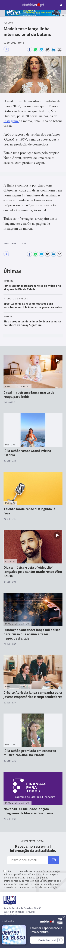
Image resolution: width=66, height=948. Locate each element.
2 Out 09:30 (9, 402)
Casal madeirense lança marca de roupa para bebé (29, 394)
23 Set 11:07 (10, 644)
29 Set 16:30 (10, 761)
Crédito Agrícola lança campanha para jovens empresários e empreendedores (33, 694)
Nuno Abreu (11, 243)
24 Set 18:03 (10, 581)
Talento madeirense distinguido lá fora (29, 511)
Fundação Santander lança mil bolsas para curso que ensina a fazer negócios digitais (32, 634)
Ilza (24, 243)
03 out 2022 (14, 42)
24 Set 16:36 (10, 519)
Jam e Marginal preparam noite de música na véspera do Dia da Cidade (32, 287)
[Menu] (5, 5)
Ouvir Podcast (47, 940)
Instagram (11, 120)
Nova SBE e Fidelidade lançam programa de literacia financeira (28, 811)
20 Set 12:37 (10, 702)
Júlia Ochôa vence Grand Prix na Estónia (27, 453)
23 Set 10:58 (10, 819)
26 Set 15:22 (10, 461)
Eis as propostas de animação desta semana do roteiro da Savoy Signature (32, 323)
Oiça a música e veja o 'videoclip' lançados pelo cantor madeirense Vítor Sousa (33, 571)
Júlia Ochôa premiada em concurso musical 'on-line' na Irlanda (30, 753)
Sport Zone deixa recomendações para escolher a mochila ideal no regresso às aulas (33, 305)
